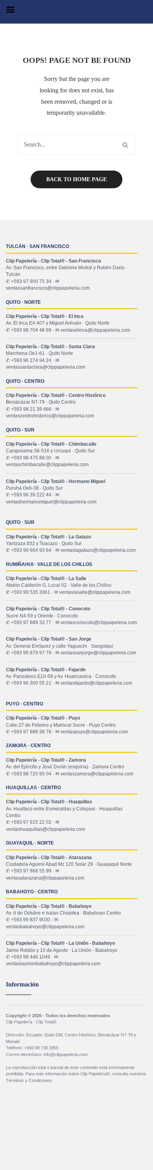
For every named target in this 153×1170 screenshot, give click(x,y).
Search (125, 144)
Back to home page (76, 179)
